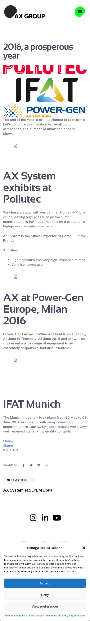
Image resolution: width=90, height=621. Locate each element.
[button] (84, 548)
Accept (45, 583)
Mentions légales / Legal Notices (24, 615)
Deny (45, 595)
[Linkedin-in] (45, 518)
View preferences (45, 606)
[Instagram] (33, 518)
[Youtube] (56, 518)
